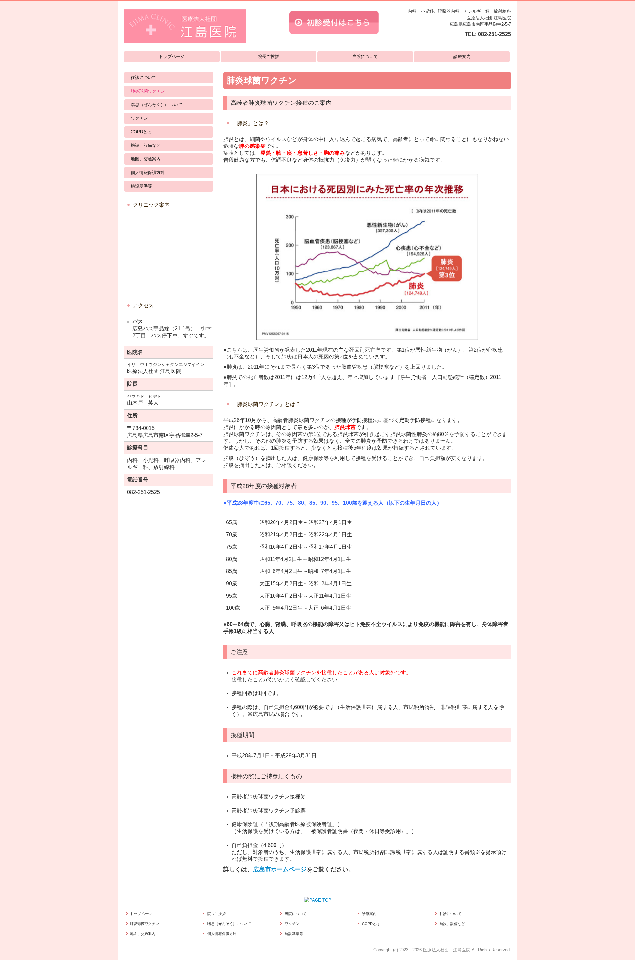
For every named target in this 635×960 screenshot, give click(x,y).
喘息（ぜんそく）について (156, 104)
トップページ (172, 56)
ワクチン (139, 118)
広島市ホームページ (280, 869)
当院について (365, 56)
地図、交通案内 (146, 158)
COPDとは (141, 131)
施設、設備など (146, 145)
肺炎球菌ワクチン (148, 91)
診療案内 (462, 56)
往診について (143, 77)
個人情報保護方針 (148, 172)
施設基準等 (141, 186)
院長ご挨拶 (268, 56)
